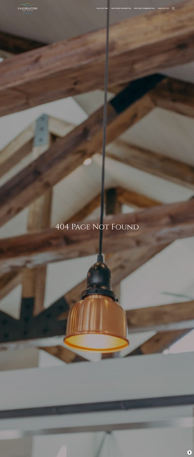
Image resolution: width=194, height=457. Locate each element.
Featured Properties (121, 8)
